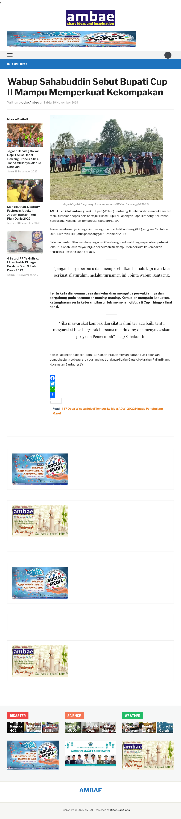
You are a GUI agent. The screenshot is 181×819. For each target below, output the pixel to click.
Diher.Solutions (120, 809)
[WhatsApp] (112, 389)
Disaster (18, 716)
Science (74, 716)
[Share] (112, 395)
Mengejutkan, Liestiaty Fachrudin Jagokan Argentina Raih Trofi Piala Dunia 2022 (23, 212)
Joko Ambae (30, 102)
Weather (132, 716)
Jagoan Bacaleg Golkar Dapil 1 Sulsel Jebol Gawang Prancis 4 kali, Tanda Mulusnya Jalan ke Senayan (24, 159)
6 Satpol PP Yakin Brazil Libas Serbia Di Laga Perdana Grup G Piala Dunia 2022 (23, 264)
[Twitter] (112, 384)
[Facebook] (112, 378)
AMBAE (90, 790)
